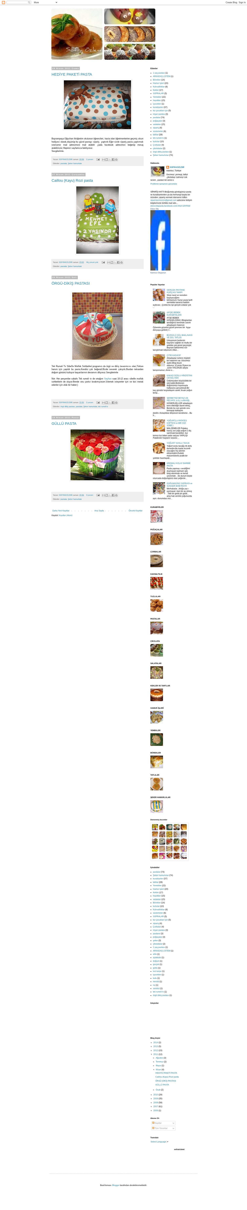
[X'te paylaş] (110, 159)
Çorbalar (157, 145)
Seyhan (108, 378)
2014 (156, 1042)
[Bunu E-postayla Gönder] (103, 159)
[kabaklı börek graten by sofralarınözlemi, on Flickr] (156, 767)
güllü (155, 968)
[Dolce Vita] (160, 270)
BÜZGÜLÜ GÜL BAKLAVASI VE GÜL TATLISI (179, 336)
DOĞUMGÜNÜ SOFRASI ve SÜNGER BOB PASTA (179, 484)
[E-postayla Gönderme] (98, 159)
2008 (156, 1102)
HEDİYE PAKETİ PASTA (72, 74)
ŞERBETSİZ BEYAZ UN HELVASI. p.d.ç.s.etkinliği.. (178, 399)
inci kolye (157, 971)
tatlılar (155, 134)
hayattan (157, 100)
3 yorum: (90, 495)
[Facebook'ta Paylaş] (113, 159)
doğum (156, 961)
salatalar (157, 124)
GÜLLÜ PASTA (64, 423)
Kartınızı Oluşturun (158, 273)
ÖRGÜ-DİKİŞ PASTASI (71, 283)
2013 (156, 1046)
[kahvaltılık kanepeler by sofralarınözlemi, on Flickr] (156, 589)
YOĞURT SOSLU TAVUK (178, 443)
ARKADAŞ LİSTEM (161, 76)
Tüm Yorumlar (161, 1128)
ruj (154, 985)
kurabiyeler (158, 107)
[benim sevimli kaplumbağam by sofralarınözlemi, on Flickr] (156, 723)
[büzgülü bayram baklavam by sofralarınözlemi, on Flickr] (156, 790)
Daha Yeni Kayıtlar (60, 511)
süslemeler (158, 131)
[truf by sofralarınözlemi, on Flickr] (156, 656)
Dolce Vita (154, 209)
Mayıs (159, 1065)
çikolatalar (157, 148)
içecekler (157, 104)
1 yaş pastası (159, 73)
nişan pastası (159, 114)
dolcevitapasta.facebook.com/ (163, 206)
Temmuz (160, 1062)
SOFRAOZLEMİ (177, 167)
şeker (155, 940)
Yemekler (157, 97)
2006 (156, 1110)
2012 (156, 1050)
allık (155, 954)
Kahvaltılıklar (159, 87)
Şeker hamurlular (75, 163)
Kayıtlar (158, 1123)
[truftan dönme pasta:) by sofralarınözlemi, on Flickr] (156, 633)
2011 (156, 1054)
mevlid (156, 981)
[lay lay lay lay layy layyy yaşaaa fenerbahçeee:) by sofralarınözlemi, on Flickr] (156, 812)
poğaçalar (157, 121)
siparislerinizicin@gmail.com (163, 200)
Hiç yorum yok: (92, 262)
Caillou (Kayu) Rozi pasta (72, 180)
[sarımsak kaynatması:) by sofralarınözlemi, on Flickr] (156, 566)
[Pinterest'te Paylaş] (116, 159)
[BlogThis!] (106, 159)
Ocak (158, 1090)
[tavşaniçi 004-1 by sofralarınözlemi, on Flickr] (156, 745)
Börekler (157, 80)
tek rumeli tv (103, 406)
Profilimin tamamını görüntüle (163, 184)
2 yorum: (90, 159)
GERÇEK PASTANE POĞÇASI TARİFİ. (176, 291)
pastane (156, 933)
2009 (156, 1098)
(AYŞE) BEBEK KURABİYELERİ (174, 313)
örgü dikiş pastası (67, 406)
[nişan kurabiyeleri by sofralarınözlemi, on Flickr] (156, 522)
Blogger (115, 1185)
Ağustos (160, 1058)
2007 (156, 1106)
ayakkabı (157, 957)
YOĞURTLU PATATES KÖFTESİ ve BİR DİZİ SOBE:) (177, 423)
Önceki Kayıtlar (135, 511)
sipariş (156, 128)
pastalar (63, 163)
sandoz (156, 988)
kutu (155, 978)
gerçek (156, 964)
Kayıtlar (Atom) (65, 515)
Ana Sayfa (99, 511)
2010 (156, 1095)
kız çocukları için (160, 110)
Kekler (156, 90)
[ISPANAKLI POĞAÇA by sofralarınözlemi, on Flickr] (156, 544)
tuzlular (156, 141)
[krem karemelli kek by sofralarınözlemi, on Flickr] (156, 700)
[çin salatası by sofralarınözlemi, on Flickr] (156, 678)
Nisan (159, 1069)
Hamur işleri (158, 83)
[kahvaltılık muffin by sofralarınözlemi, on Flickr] (156, 611)
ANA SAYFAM (184, 206)
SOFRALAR (158, 93)
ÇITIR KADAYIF (174, 355)
